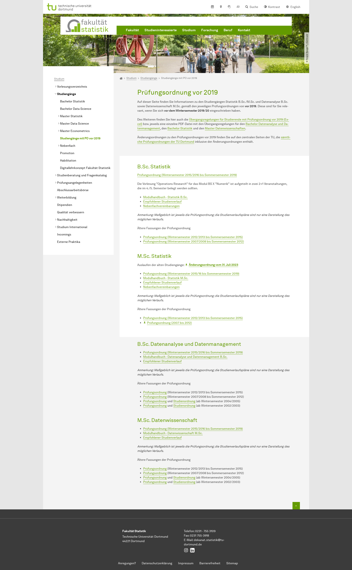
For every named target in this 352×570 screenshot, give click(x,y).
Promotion (67, 153)
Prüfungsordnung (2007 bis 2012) (169, 323)
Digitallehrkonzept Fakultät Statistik (85, 168)
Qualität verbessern (70, 212)
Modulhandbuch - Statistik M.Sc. (165, 278)
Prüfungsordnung (155, 392)
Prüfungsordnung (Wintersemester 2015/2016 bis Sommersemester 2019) (187, 175)
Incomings (64, 234)
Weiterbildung (66, 197)
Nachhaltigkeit (67, 219)
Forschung (209, 30)
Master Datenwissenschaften (225, 128)
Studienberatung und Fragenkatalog (82, 175)
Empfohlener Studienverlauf (162, 201)
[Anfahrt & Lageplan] (221, 7)
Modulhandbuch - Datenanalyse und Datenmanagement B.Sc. (185, 357)
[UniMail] (238, 7)
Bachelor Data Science (75, 109)
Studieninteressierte (160, 30)
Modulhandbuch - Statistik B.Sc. (165, 197)
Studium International (72, 227)
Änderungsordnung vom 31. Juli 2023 (213, 265)
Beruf (228, 30)
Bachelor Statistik (72, 101)
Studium (189, 30)
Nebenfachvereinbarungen (161, 206)
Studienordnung (184, 401)
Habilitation (68, 160)
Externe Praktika (68, 242)
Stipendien (64, 205)
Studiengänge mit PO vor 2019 (80, 138)
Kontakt (244, 30)
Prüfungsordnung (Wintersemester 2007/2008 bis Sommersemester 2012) (193, 241)
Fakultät (132, 30)
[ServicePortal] (229, 7)
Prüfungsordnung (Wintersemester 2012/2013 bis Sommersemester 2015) (193, 237)
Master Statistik (71, 116)
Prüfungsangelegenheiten (74, 182)
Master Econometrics (75, 131)
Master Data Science (74, 123)
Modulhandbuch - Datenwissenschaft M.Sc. (173, 433)
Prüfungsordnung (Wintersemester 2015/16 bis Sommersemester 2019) (191, 273)
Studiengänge (66, 94)
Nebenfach (67, 145)
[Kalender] (212, 7)
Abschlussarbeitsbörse (73, 190)
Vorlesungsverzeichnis (72, 86)
